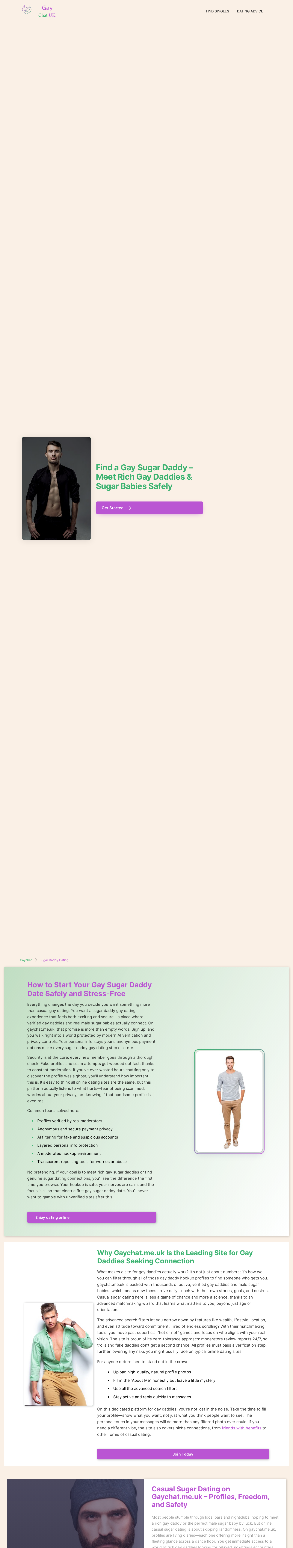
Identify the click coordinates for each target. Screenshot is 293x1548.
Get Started (113, 508)
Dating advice (250, 11)
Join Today (183, 1454)
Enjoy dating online (52, 1217)
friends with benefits (241, 1428)
